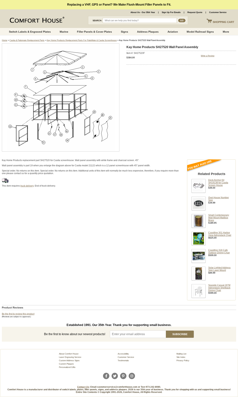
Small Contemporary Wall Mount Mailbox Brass (218, 218)
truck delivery (27, 186)
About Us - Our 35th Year (143, 12)
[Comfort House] (36, 20)
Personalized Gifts (67, 367)
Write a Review (207, 56)
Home (4, 40)
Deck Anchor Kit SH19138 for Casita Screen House (218, 183)
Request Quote (194, 12)
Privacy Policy (182, 360)
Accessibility (123, 354)
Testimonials (123, 360)
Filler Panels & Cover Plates (94, 31)
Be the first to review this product (18, 314)
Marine (64, 31)
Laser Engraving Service (70, 357)
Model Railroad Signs (200, 31)
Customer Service (217, 12)
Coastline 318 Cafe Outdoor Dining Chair (219, 251)
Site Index (180, 357)
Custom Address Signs (69, 360)
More (226, 31)
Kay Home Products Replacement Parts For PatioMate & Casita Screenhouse (82, 40)
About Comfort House (68, 354)
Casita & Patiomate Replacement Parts (26, 40)
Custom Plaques (66, 364)
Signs (124, 31)
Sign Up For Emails (171, 12)
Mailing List (181, 354)
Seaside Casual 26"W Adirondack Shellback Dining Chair (219, 288)
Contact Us (83, 387)
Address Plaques (148, 31)
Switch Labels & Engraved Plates (30, 31)
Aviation (173, 31)
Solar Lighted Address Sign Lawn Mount (219, 269)
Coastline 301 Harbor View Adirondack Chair (219, 234)
